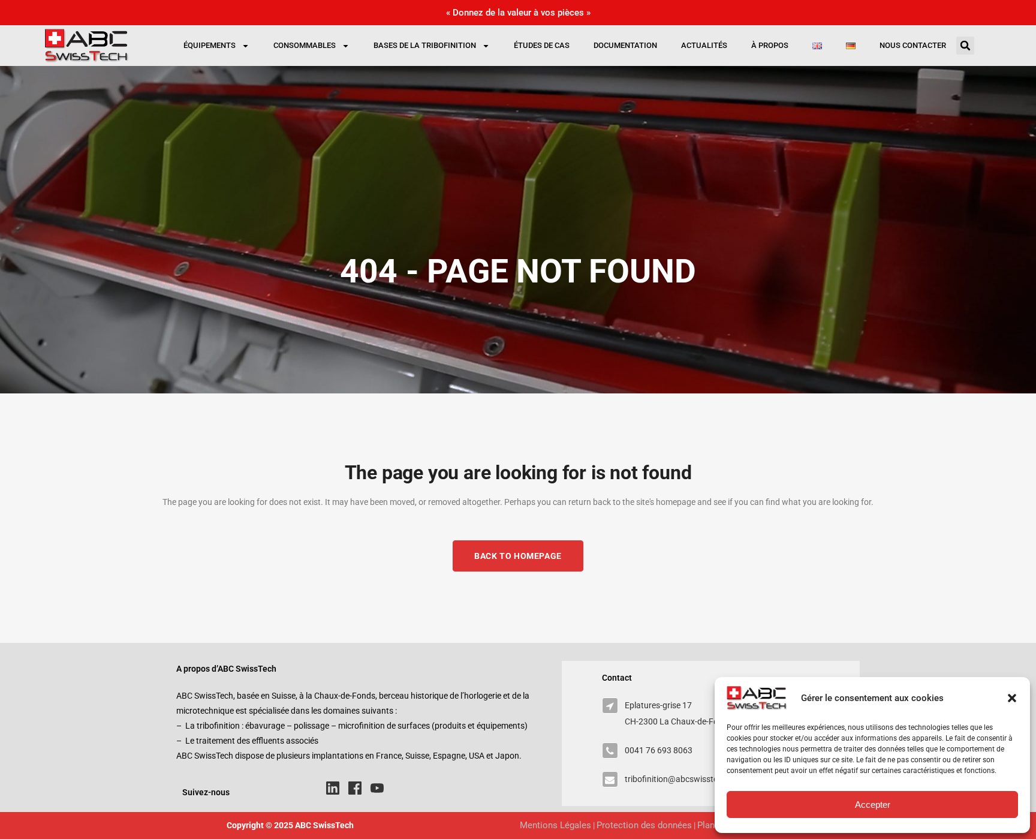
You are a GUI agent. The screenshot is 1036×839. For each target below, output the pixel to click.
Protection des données (644, 825)
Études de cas (542, 45)
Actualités (704, 45)
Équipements (209, 45)
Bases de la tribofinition (425, 45)
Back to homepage (518, 556)
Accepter (872, 804)
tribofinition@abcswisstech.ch (681, 779)
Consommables (304, 45)
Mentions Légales (555, 825)
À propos (769, 45)
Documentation (625, 45)
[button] (1012, 698)
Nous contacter (913, 45)
